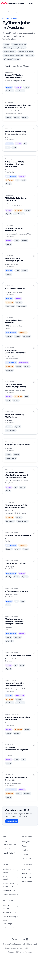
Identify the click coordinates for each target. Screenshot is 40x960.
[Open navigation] (37, 3)
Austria (10, 12)
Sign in (30, 3)
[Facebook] (13, 939)
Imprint (34, 948)
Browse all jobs (12, 821)
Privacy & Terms (10, 948)
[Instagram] (16, 939)
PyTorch (18, 12)
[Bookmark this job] (34, 72)
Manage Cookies (23, 948)
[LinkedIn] (27, 939)
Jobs (4, 12)
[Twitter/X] (20, 939)
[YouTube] (24, 939)
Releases (11, 952)
